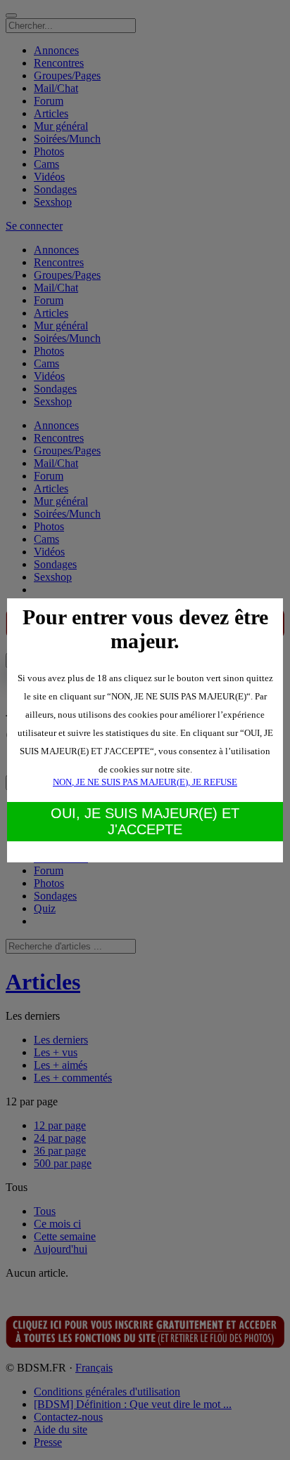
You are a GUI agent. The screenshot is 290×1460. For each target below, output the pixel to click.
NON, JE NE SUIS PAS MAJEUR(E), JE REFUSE (145, 782)
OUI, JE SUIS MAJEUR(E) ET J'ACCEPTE (145, 821)
